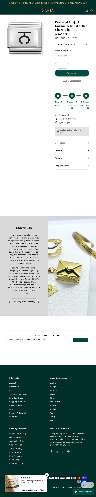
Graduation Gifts (16, 441)
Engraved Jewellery (17, 433)
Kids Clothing (15, 452)
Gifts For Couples (16, 437)
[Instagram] (57, 451)
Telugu (53, 417)
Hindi (52, 398)
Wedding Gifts (15, 445)
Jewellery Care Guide (18, 394)
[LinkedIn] (74, 451)
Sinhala (53, 409)
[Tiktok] (63, 451)
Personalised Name (63, 51)
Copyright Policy (54, 488)
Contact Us (14, 387)
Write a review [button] (80, 340)
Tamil (52, 413)
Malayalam (55, 402)
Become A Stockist (17, 413)
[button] (61, 38)
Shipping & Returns (17, 402)
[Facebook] (51, 451)
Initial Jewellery (16, 463)
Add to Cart (72, 73)
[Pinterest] (68, 451)
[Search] (86, 10)
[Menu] (4, 10)
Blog (11, 409)
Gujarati (53, 394)
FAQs (11, 390)
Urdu (52, 420)
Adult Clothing (15, 448)
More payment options (72, 81)
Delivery (58, 150)
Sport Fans (14, 460)
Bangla (53, 387)
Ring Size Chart (62, 166)
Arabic (53, 383)
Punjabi (53, 405)
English (53, 390)
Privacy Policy (15, 405)
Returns (58, 158)
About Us (13, 383)
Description (60, 143)
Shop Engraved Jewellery (24, 302)
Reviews (13, 417)
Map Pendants (15, 456)
